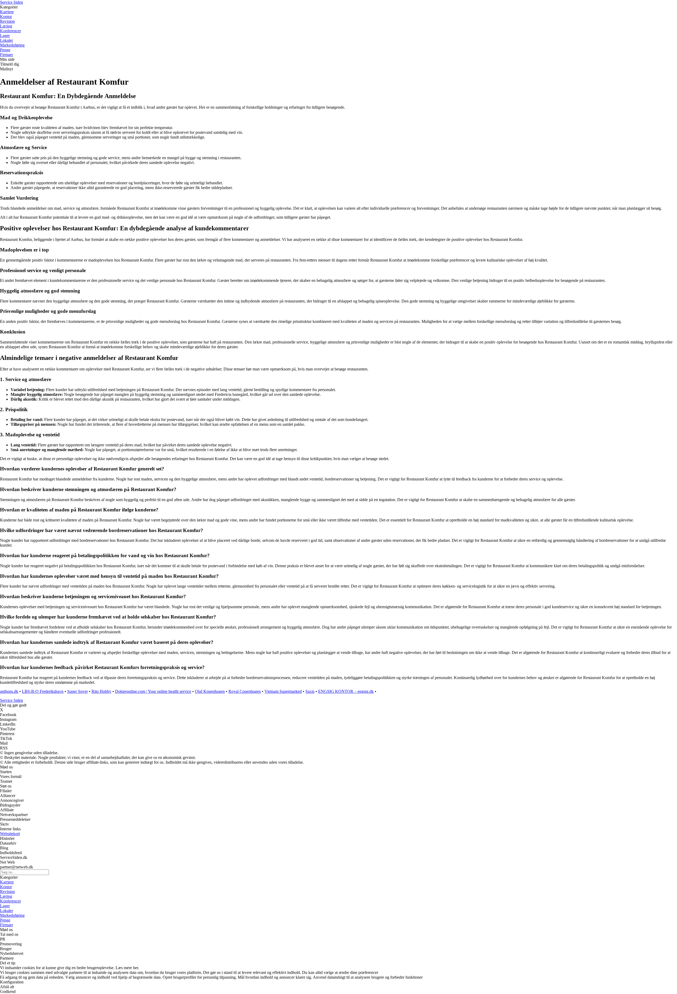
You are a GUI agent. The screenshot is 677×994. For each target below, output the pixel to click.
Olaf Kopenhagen (210, 691)
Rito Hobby (101, 691)
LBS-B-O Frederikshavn (42, 691)
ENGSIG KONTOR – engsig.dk (346, 691)
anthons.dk (9, 691)
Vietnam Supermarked (283, 691)
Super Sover (77, 691)
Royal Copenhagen (244, 691)
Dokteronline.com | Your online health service (153, 691)
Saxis (309, 691)
